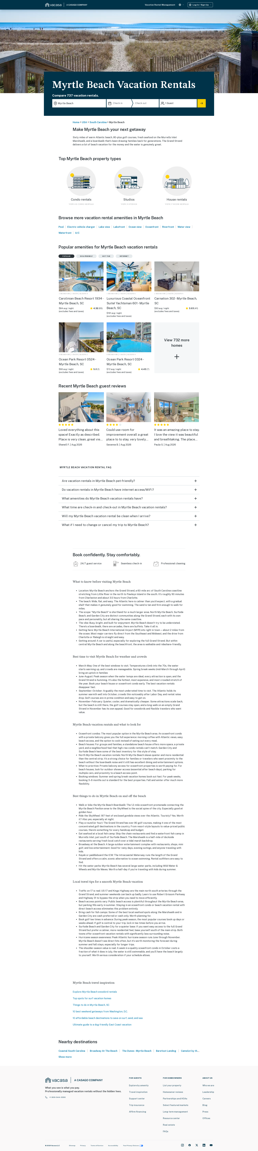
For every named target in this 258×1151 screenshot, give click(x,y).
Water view (184, 227)
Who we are (208, 1085)
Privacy (83, 1145)
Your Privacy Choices (131, 1145)
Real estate (169, 1125)
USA (84, 122)
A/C (77, 232)
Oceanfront (152, 227)
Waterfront (65, 232)
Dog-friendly (86, 256)
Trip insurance (136, 1105)
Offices (206, 1118)
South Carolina (98, 122)
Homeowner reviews (173, 1092)
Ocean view (135, 227)
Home (76, 122)
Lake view (104, 227)
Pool (61, 227)
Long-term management (175, 1112)
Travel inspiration (138, 1092)
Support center (137, 1098)
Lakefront (119, 227)
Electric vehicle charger (81, 227)
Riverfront (168, 227)
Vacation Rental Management (160, 5)
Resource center (171, 1118)
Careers (206, 1098)
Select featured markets (175, 1105)
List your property (172, 1085)
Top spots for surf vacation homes (92, 998)
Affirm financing (137, 1112)
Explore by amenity (139, 1085)
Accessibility (113, 1145)
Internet (124, 256)
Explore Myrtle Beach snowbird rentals (95, 991)
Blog (204, 1105)
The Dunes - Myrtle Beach (136, 1051)
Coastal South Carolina (72, 1051)
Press (205, 1112)
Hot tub (106, 256)
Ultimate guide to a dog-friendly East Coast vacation (102, 1024)
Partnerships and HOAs (175, 1098)
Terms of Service (96, 1145)
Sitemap (72, 1145)
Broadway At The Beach (103, 1051)
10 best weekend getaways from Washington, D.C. (100, 1011)
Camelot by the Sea (192, 1051)
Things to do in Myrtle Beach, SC (91, 1005)
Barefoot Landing (166, 1051)
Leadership (208, 1092)
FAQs (165, 1131)
